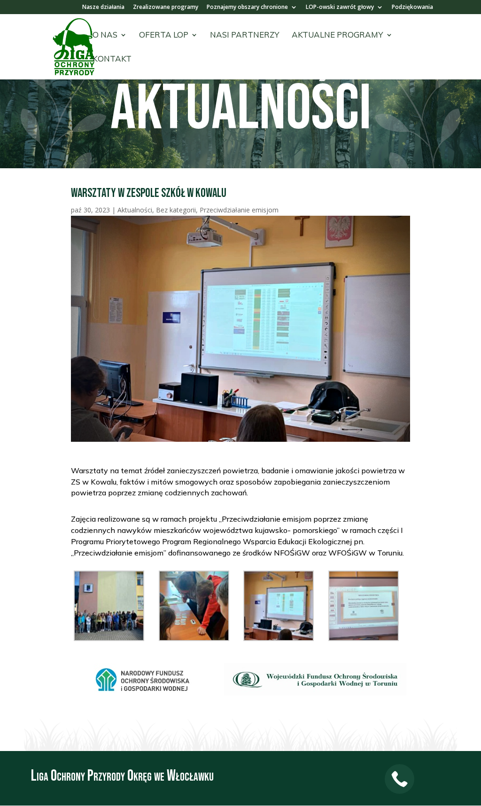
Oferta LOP (163, 35)
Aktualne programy (337, 35)
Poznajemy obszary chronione (247, 7)
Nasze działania (103, 7)
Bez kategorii (176, 209)
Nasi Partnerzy (244, 35)
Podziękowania (412, 7)
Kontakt (112, 59)
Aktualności (134, 209)
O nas (105, 35)
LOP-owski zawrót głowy (340, 7)
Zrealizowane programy (165, 7)
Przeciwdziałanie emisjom (239, 209)
